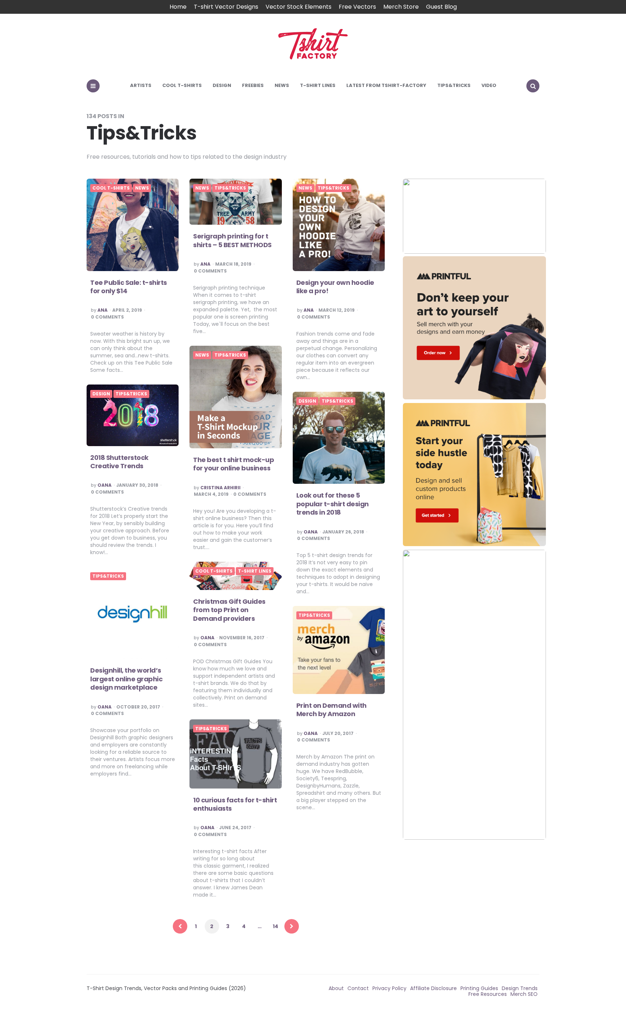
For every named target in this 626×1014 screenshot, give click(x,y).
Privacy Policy (389, 988)
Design (222, 85)
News (282, 85)
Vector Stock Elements (298, 7)
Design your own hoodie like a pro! (335, 286)
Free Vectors (357, 7)
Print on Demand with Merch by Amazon (331, 709)
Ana (102, 310)
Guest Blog (441, 7)
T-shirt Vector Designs (226, 7)
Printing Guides (479, 988)
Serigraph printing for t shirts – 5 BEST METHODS (232, 240)
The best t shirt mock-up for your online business (233, 464)
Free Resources (487, 994)
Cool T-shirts (182, 85)
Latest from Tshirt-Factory (386, 85)
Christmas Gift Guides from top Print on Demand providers (229, 610)
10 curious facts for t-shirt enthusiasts (235, 804)
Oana (104, 485)
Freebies (253, 85)
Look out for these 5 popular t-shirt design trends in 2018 (332, 504)
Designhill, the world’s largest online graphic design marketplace (126, 679)
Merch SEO (524, 994)
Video (488, 85)
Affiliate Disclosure (433, 988)
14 (275, 926)
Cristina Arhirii (220, 487)
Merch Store (401, 7)
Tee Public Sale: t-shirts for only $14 (128, 286)
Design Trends (520, 988)
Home (178, 7)
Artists (140, 85)
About (336, 988)
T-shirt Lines (317, 85)
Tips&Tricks (454, 85)
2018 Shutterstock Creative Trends (119, 461)
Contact (358, 988)
